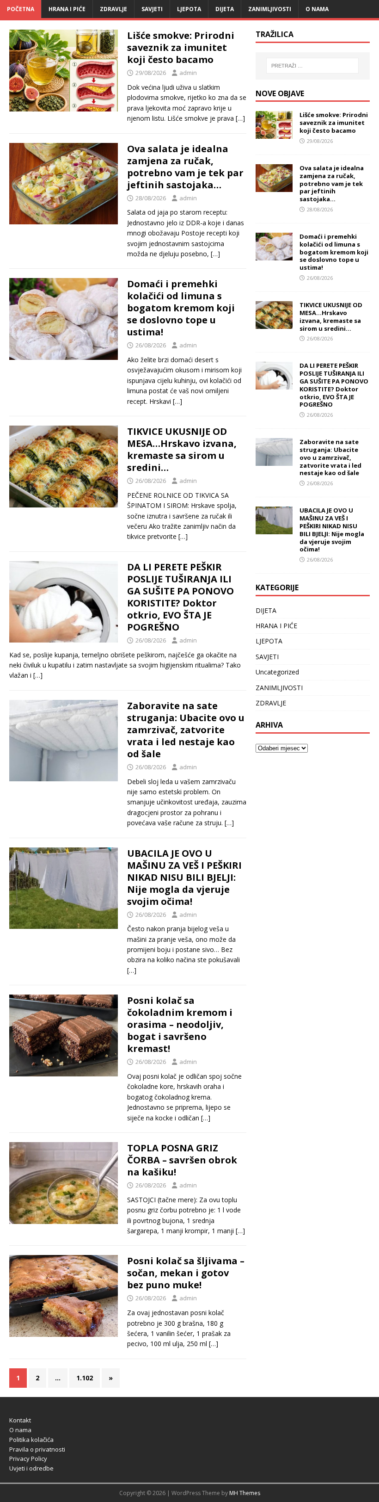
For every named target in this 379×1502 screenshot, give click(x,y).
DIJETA (224, 9)
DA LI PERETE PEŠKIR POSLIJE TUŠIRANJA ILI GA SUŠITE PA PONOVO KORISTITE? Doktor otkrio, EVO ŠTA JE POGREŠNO (180, 597)
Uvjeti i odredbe (31, 1468)
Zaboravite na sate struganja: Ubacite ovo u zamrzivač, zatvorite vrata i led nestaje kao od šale (186, 729)
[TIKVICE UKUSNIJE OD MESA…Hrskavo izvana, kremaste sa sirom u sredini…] (274, 323)
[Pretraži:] (312, 66)
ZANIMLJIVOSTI (269, 9)
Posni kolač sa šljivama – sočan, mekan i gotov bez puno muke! (186, 1273)
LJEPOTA (189, 9)
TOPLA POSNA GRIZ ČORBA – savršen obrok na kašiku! (182, 1160)
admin (188, 72)
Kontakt (20, 1420)
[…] (240, 118)
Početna (20, 9)
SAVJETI (152, 9)
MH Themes (244, 1493)
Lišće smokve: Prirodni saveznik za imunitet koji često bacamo (180, 47)
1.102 (84, 1377)
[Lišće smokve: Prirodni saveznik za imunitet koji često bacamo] (274, 133)
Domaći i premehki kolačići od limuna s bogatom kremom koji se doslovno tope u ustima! (181, 308)
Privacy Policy (28, 1458)
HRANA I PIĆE (67, 9)
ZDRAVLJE (113, 9)
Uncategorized (277, 672)
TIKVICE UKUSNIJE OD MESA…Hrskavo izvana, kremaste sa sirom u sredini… (182, 449)
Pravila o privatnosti (37, 1449)
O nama (317, 9)
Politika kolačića (31, 1439)
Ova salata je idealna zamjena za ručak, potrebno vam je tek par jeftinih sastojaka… (185, 166)
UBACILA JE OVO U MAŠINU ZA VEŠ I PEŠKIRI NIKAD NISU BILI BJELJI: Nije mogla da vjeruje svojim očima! (184, 877)
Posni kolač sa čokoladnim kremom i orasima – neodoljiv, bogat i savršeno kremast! (179, 1024)
